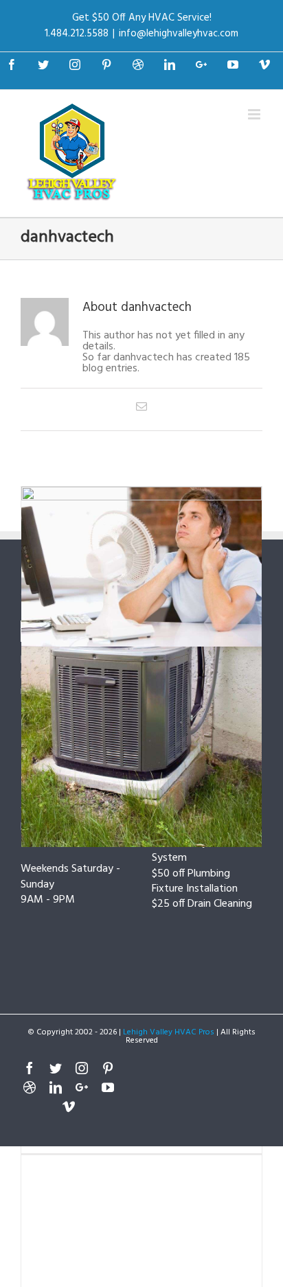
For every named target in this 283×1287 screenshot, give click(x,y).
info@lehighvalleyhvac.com (178, 33)
